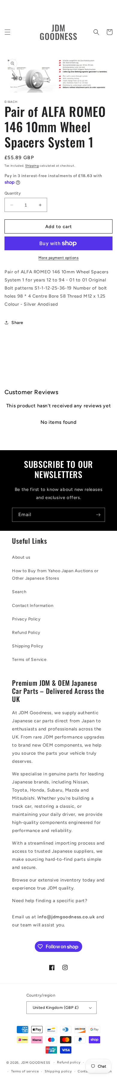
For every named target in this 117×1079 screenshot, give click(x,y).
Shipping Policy (28, 646)
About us (21, 557)
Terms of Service (29, 659)
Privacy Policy (26, 619)
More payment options (58, 258)
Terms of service (25, 1071)
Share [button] (17, 322)
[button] (7, 32)
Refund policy (68, 1062)
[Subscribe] (98, 515)
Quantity (12, 193)
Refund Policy (26, 632)
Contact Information (32, 605)
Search (19, 591)
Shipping (32, 166)
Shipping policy (58, 1071)
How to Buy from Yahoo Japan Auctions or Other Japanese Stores (55, 574)
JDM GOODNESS (35, 1062)
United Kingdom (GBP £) (56, 1007)
